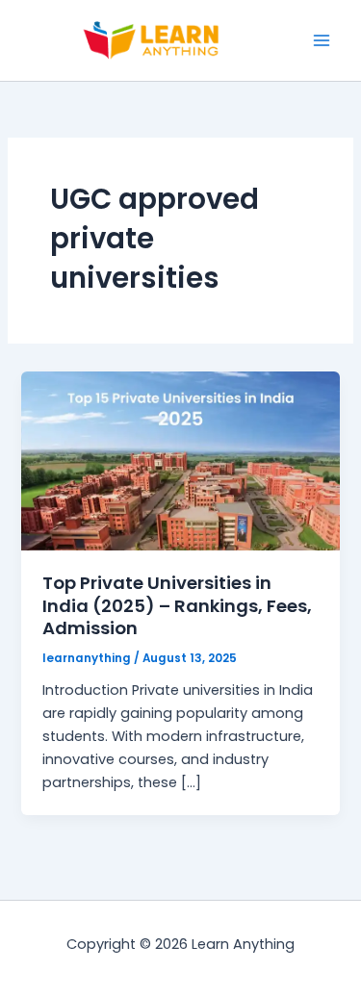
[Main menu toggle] (321, 40)
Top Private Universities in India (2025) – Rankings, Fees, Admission (177, 605)
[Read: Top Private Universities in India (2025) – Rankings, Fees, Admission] (180, 460)
